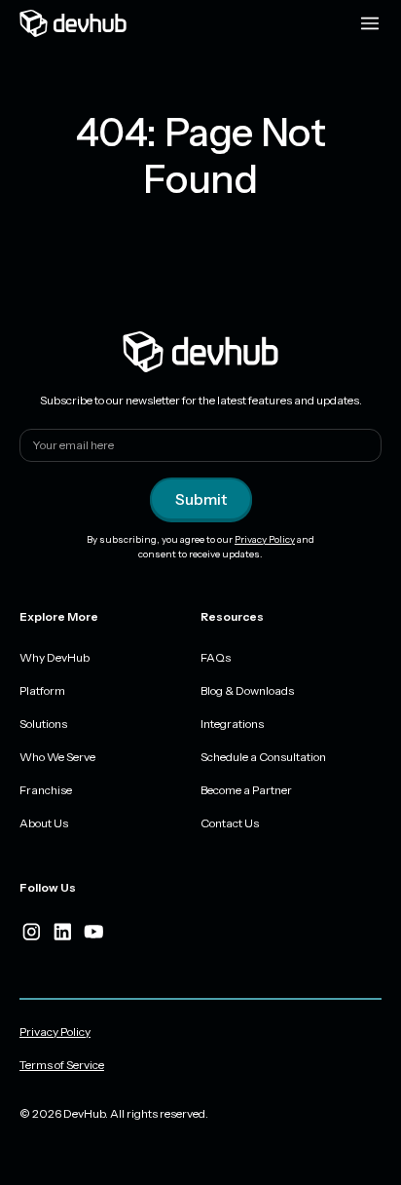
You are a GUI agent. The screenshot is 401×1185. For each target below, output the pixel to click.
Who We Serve (57, 756)
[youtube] (93, 931)
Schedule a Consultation (263, 756)
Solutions (43, 723)
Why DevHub (54, 657)
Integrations (232, 723)
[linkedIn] (62, 931)
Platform (42, 690)
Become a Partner (246, 790)
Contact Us (229, 823)
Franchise (45, 790)
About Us (43, 823)
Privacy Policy (265, 539)
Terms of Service (61, 1064)
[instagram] (31, 931)
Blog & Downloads (247, 690)
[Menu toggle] (370, 23)
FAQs (215, 657)
